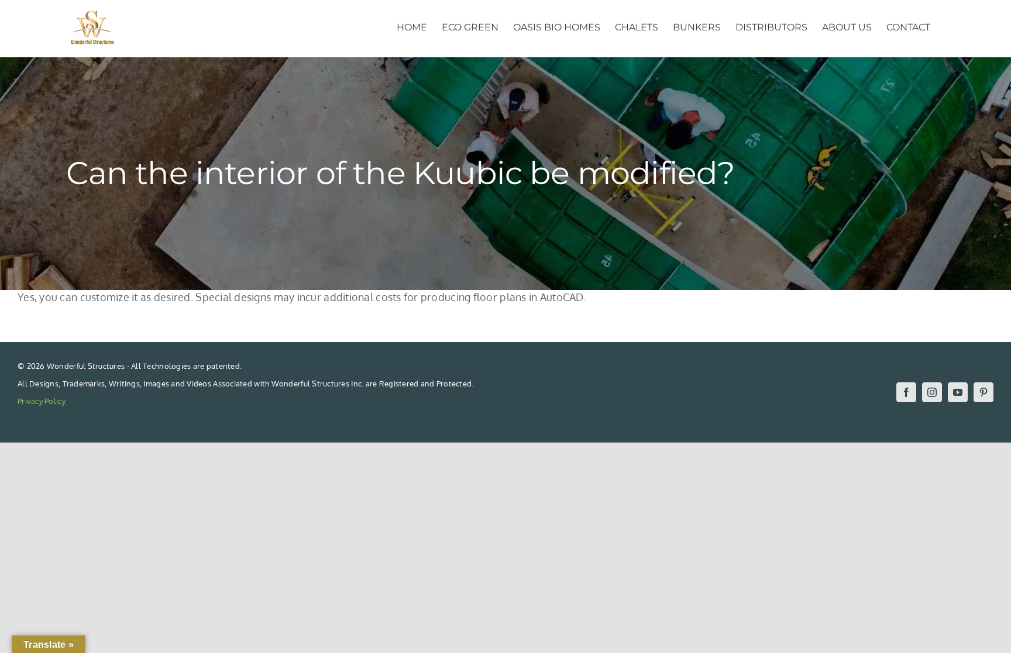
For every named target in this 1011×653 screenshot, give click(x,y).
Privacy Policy (42, 401)
